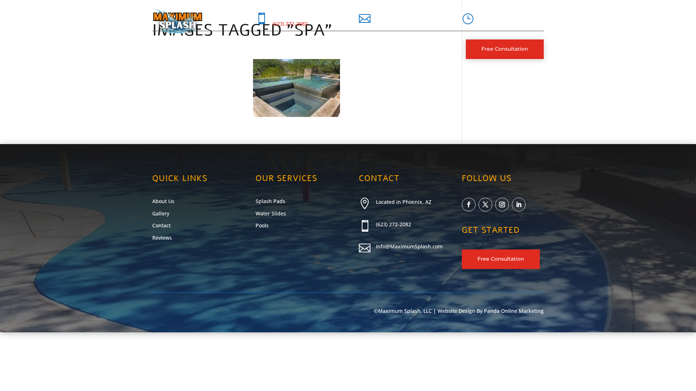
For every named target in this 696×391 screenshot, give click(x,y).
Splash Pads (270, 201)
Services (224, 49)
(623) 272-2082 (290, 23)
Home (160, 49)
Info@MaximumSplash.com (409, 246)
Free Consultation (504, 49)
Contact (296, 49)
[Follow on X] (485, 204)
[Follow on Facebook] (469, 204)
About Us (190, 49)
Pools (262, 225)
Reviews (162, 237)
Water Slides (271, 213)
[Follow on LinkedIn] (519, 204)
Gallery (264, 49)
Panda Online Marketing (514, 310)
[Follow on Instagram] (502, 204)
